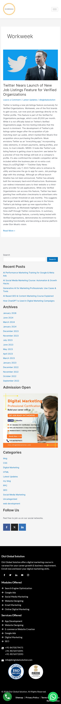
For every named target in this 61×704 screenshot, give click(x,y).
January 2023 (9, 363)
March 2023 (9, 358)
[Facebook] (6, 527)
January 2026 (9, 313)
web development (11, 503)
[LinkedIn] (16, 575)
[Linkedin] (22, 527)
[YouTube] (22, 575)
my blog (7, 481)
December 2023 (11, 331)
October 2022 (9, 376)
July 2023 (8, 340)
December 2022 (11, 367)
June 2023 (8, 344)
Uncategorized (10, 499)
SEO (5, 490)
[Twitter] (10, 575)
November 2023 (11, 336)
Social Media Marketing (14, 494)
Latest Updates (30, 100)
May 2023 (8, 349)
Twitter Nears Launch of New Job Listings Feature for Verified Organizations (30, 90)
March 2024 (9, 322)
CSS (5, 463)
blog (5, 458)
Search (6, 255)
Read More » (9, 230)
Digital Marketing (11, 467)
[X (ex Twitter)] (14, 527)
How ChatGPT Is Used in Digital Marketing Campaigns (28, 301)
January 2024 (9, 326)
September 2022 (11, 381)
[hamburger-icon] (54, 9)
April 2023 (8, 354)
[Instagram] (28, 575)
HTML (6, 472)
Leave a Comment (12, 100)
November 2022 (11, 372)
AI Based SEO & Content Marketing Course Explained (28, 296)
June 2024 (8, 317)
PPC (5, 485)
